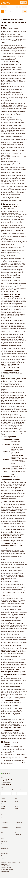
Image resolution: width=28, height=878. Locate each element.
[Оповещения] (25, 7)
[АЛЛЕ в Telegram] (24, 793)
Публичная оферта (5, 871)
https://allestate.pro (10, 59)
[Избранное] (17, 7)
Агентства (3, 806)
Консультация (23, 2)
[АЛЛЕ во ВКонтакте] (14, 793)
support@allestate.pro (8, 780)
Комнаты (16, 817)
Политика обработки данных (7, 869)
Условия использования (6, 867)
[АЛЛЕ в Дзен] (8, 793)
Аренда (2, 838)
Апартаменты (4, 817)
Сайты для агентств (19, 811)
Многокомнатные (4, 829)
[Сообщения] (23, 7)
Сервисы (16, 798)
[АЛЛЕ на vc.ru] (3, 793)
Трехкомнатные (4, 827)
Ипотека (16, 806)
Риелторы (3, 808)
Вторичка (16, 814)
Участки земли (18, 834)
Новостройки (4, 801)
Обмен (16, 803)
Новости (16, 808)
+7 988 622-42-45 (6, 3)
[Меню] (2, 11)
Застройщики (4, 803)
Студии (2, 820)
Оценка (16, 801)
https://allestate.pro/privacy (7, 763)
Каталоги (3, 798)
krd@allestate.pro (20, 586)
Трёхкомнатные (18, 827)
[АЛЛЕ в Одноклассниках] (19, 793)
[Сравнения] (20, 7)
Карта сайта (3, 873)
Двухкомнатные (4, 824)
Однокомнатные (4, 822)
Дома (2, 832)
